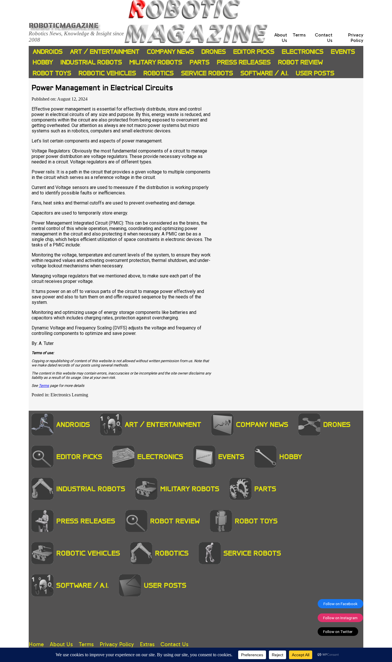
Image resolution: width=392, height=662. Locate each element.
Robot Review (300, 62)
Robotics (158, 73)
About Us (61, 644)
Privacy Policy (355, 37)
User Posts (315, 73)
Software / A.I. (264, 73)
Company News (170, 51)
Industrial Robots (91, 62)
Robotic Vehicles (107, 73)
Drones (213, 51)
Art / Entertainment (104, 51)
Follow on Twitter (338, 631)
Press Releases (244, 62)
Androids (48, 51)
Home (36, 644)
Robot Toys (52, 73)
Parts (199, 62)
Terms (299, 35)
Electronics (302, 51)
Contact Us (174, 644)
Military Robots (155, 62)
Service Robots (207, 73)
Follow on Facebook (340, 603)
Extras (147, 644)
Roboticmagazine (63, 25)
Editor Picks (253, 51)
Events (343, 51)
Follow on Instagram (340, 617)
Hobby (43, 62)
